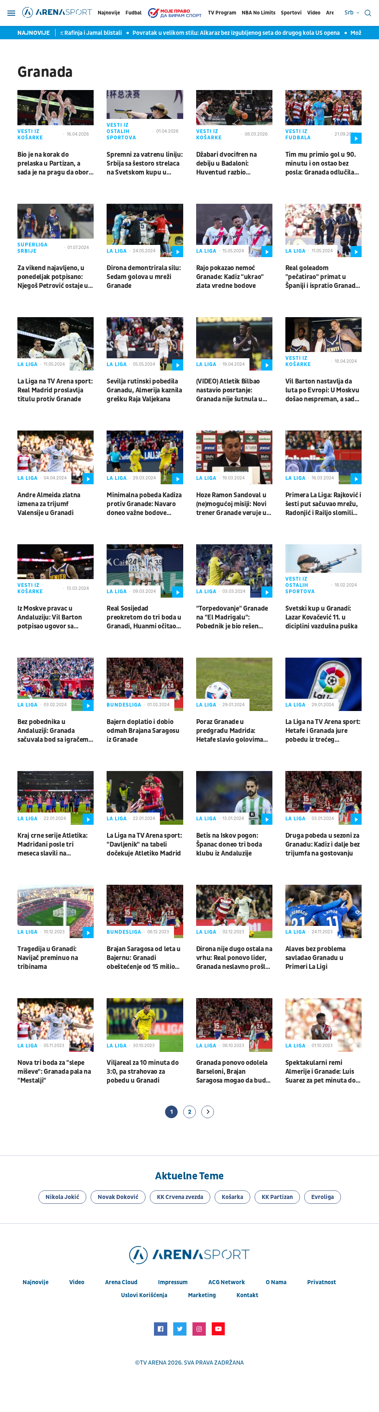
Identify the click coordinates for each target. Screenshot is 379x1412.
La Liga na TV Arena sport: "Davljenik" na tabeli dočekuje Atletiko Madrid (144, 844)
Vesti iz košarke (30, 134)
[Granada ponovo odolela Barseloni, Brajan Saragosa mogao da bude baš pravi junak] (234, 1024)
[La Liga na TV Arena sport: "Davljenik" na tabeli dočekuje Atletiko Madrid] (145, 797)
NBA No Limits (258, 13)
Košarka (232, 1197)
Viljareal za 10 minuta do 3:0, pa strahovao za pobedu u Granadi (143, 1072)
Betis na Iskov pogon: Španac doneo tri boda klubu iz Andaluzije (229, 844)
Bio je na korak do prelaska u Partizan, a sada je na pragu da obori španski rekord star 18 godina (54, 163)
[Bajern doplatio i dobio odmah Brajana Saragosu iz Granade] (145, 684)
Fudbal (133, 13)
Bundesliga (124, 705)
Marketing (202, 1295)
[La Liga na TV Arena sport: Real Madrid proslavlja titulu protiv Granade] (55, 344)
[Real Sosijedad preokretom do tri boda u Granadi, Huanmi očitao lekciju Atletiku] (145, 571)
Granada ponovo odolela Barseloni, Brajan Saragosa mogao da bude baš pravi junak (232, 1072)
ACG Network (226, 1282)
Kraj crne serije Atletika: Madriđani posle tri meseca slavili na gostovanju (52, 844)
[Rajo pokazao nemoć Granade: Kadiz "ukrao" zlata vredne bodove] (234, 230)
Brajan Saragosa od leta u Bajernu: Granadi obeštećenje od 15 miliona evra (144, 958)
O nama (276, 1282)
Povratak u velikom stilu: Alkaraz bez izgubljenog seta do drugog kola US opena (225, 33)
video (76, 1282)
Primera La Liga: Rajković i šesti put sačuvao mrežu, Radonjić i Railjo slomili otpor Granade (323, 504)
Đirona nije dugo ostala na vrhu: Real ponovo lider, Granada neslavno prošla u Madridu (234, 958)
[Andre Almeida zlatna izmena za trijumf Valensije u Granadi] (55, 457)
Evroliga (322, 1197)
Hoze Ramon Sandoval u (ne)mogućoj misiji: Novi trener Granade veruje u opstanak (231, 504)
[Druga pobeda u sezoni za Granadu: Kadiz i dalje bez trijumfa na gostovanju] (323, 797)
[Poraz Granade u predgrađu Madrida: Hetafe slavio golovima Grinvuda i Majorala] (234, 684)
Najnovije (109, 13)
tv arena (153, 1362)
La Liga (117, 251)
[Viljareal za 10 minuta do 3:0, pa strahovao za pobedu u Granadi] (145, 1024)
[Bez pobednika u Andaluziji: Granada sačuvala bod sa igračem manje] (55, 684)
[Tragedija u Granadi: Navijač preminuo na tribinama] (55, 911)
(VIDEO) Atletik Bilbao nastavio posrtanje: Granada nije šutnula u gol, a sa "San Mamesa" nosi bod (229, 390)
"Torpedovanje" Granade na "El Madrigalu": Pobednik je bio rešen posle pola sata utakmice (232, 617)
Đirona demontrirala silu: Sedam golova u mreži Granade (144, 277)
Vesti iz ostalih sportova (121, 131)
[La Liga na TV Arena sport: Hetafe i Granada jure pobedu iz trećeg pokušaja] (323, 684)
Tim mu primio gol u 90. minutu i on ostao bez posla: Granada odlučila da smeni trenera (320, 163)
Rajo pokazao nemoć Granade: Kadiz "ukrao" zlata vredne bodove (230, 277)
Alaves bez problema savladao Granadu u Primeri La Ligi (315, 958)
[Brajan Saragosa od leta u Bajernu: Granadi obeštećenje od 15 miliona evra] (145, 911)
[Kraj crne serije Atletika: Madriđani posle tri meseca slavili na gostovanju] (55, 797)
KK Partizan (277, 1197)
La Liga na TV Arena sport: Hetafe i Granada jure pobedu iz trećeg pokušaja (322, 731)
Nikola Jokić (62, 1197)
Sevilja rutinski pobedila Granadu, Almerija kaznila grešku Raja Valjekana (144, 390)
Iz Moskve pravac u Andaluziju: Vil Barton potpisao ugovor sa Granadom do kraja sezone (49, 617)
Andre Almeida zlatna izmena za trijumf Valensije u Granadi (48, 504)
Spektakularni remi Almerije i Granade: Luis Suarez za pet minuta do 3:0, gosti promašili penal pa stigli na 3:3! (322, 1072)
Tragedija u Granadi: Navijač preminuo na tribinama (47, 958)
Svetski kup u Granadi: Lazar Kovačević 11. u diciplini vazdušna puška (321, 617)
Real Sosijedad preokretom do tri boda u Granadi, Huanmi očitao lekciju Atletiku (144, 617)
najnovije (35, 1282)
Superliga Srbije (32, 248)
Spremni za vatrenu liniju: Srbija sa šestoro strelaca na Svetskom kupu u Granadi (144, 163)
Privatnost (321, 1282)
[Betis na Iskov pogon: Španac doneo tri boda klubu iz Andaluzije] (234, 797)
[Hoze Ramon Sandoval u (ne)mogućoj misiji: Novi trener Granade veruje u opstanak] (234, 457)
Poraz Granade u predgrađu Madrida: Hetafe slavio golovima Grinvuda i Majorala (229, 731)
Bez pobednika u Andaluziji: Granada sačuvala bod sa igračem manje (52, 731)
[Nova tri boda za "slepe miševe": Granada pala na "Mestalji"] (55, 1024)
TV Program (222, 13)
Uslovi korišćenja (144, 1295)
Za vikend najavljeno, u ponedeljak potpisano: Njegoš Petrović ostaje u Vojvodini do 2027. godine (55, 277)
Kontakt (247, 1295)
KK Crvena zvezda (180, 1197)
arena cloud (121, 1282)
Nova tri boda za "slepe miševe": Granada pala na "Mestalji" (54, 1072)
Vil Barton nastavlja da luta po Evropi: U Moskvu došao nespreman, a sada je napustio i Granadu (322, 390)
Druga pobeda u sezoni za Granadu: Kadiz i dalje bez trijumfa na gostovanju (322, 844)
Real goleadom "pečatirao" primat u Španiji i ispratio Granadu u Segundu (322, 277)
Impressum (173, 1282)
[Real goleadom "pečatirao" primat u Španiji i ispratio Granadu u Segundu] (323, 230)
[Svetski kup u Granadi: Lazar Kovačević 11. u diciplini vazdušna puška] (323, 571)
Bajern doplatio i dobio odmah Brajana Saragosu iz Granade (143, 731)
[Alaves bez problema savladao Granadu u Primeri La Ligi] (323, 911)
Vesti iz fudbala (298, 134)
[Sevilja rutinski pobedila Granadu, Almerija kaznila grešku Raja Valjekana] (145, 344)
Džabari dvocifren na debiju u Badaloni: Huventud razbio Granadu (226, 163)
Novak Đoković (118, 1197)
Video (314, 13)
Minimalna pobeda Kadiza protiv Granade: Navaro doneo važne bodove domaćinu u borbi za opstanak (144, 504)
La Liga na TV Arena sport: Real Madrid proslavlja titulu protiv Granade (55, 390)
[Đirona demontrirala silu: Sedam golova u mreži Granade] (145, 230)
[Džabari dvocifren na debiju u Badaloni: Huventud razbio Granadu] (234, 116)
